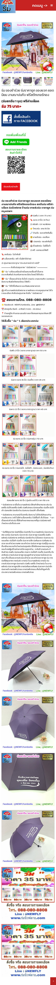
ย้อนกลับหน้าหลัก (11, 186)
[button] (51, 5)
